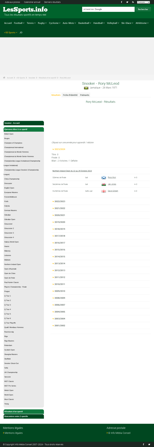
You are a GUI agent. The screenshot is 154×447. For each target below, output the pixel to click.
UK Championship (10, 372)
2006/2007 (60, 304)
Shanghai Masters (11, 354)
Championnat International (13, 147)
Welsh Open (8, 390)
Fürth (6, 201)
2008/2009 (60, 297)
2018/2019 (60, 228)
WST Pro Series (10, 386)
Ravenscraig (9, 332)
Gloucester (8, 224)
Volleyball (112, 22)
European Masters (11, 192)
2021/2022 (60, 208)
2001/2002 (60, 325)
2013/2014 (60, 263)
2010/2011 (60, 284)
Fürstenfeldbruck (10, 197)
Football (18, 22)
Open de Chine (9, 273)
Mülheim (7, 260)
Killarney (7, 251)
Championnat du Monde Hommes (16, 152)
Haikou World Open (11, 242)
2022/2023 (60, 201)
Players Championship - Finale (15, 287)
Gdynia (7, 206)
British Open (8, 134)
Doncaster (8, 183)
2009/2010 (60, 291)
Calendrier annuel (32, 2)
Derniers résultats (52, 2)
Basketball (83, 22)
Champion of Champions (13, 143)
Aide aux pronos (12, 2)
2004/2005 (60, 311)
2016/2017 (60, 242)
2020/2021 (60, 215)
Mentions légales (14, 433)
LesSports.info (14, 10)
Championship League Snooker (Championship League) (21, 172)
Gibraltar (7, 215)
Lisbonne (7, 255)
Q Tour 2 (7, 300)
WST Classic (9, 381)
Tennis (30, 22)
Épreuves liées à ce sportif (15, 129)
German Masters (10, 210)
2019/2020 (60, 222)
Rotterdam (8, 345)
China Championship (11, 179)
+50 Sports (9, 32)
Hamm (6, 246)
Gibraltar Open (9, 219)
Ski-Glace (126, 22)
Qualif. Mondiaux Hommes (14, 327)
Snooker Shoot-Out (11, 363)
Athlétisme (141, 22)
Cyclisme (54, 22)
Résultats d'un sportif (47, 77)
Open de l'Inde (9, 278)
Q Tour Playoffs (10, 323)
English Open (9, 188)
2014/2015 (60, 256)
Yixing (6, 404)
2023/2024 (60, 149)
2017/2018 (60, 235)
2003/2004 (60, 318)
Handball (98, 22)
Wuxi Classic (9, 399)
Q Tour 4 (7, 309)
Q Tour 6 (7, 318)
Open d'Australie (10, 269)
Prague (7, 291)
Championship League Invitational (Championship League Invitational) (22, 163)
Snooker (32, 77)
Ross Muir (112, 177)
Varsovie (7, 377)
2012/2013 (60, 270)
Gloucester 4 (9, 237)
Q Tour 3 (7, 305)
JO (21, 32)
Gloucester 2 (9, 228)
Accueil (8, 22)
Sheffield (7, 359)
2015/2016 (60, 249)
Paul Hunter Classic (11, 282)
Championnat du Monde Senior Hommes (19, 156)
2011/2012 (60, 277)
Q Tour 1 (7, 296)
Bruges (7, 138)
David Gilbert (113, 191)
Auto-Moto (68, 22)
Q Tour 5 (7, 314)
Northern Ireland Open (12, 264)
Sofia (6, 368)
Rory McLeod (65, 77)
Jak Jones (112, 184)
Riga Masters (9, 341)
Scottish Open (9, 350)
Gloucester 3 (9, 233)
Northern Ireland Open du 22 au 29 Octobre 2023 (72, 171)
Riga (6, 336)
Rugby (41, 22)
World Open (8, 395)
